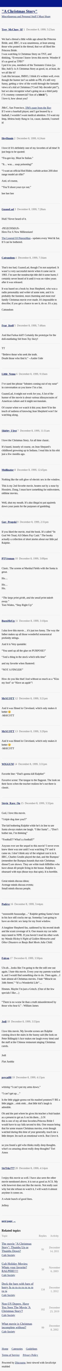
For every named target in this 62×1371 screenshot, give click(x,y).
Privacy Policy (30, 1355)
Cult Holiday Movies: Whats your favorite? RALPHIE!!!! (15, 1267)
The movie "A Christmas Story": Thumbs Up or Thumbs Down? (16, 1247)
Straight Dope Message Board (17, 3)
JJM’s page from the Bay (38, 107)
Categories (17, 1348)
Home (5, 1348)
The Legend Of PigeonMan (16, 238)
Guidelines (31, 1348)
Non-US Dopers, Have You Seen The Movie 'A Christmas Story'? (16, 1307)
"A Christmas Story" (19, 11)
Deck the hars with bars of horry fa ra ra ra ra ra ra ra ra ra (17, 1287)
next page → (9, 1221)
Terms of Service (11, 1355)
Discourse (20, 1362)
